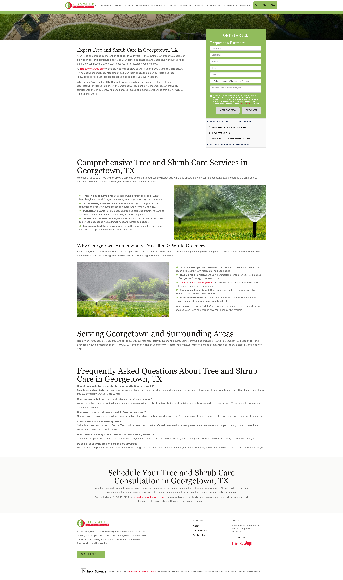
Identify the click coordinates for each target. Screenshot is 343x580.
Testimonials (200, 530)
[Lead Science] (93, 571)
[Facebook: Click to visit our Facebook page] (232, 543)
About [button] (172, 5)
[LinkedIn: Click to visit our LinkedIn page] (237, 543)
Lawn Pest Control (221, 133)
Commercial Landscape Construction (228, 144)
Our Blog (185, 5)
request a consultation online (148, 497)
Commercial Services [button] (237, 5)
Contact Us (199, 535)
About (196, 525)
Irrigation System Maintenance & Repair (231, 138)
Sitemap (145, 571)
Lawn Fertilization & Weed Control (229, 127)
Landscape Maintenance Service (145, 5)
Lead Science (134, 571)
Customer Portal (91, 554)
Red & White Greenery (92, 68)
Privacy (154, 571)
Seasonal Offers (111, 5)
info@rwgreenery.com (246, 103)
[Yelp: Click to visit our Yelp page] (241, 543)
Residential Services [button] (207, 5)
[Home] (96, 5)
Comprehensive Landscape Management (229, 121)
